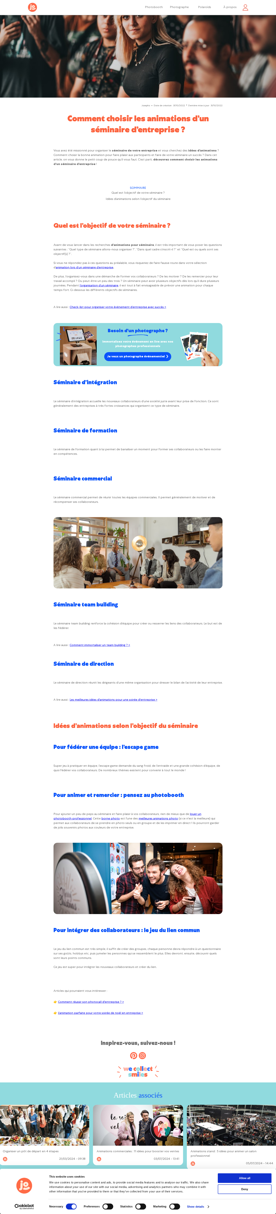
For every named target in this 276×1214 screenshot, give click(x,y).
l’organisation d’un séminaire (99, 285)
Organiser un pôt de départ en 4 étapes (31, 1151)
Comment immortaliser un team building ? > (100, 645)
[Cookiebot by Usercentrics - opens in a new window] (24, 1206)
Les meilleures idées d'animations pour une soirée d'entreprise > (113, 700)
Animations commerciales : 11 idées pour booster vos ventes (138, 1151)
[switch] (108, 1206)
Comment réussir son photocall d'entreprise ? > (91, 1002)
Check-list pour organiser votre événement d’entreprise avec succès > (118, 307)
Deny (244, 1189)
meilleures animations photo (158, 818)
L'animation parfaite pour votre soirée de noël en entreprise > (100, 1013)
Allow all (244, 1178)
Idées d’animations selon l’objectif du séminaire (138, 199)
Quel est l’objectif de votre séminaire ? (138, 193)
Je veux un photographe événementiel (136, 356)
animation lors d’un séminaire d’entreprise (84, 267)
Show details (195, 1206)
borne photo (110, 818)
